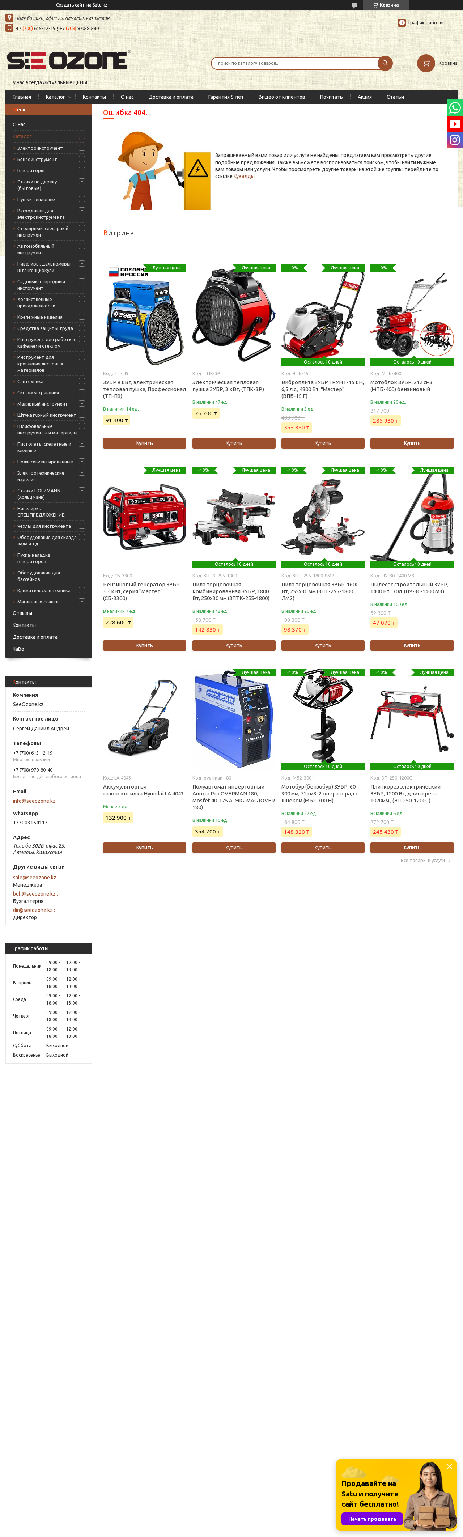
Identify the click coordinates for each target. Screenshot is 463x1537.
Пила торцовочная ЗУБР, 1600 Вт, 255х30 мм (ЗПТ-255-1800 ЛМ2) (319, 591)
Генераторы (30, 170)
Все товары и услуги (423, 860)
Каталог (55, 96)
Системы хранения (38, 392)
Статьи (395, 96)
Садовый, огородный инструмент (41, 284)
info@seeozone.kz (34, 801)
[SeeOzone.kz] (68, 59)
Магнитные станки (38, 601)
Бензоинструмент (37, 159)
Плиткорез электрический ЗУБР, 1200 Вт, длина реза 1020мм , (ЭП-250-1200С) (405, 793)
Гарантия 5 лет (226, 96)
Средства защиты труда (45, 328)
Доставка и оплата (171, 96)
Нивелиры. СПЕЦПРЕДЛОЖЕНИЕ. (41, 511)
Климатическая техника (44, 590)
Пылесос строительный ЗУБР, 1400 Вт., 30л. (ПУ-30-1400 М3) (409, 587)
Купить (144, 443)
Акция (365, 96)
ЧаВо (18, 649)
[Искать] (385, 63)
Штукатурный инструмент (46, 414)
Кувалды (244, 176)
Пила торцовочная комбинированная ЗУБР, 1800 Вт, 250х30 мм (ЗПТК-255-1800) (230, 591)
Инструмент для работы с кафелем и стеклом (46, 342)
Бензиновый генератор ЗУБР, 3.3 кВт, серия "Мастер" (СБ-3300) (142, 591)
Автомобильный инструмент (35, 249)
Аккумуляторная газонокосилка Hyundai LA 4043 (143, 790)
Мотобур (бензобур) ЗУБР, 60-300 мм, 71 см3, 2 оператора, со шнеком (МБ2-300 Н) (320, 793)
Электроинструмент (40, 147)
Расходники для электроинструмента (41, 214)
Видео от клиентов (282, 96)
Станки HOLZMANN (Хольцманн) (38, 494)
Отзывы (22, 613)
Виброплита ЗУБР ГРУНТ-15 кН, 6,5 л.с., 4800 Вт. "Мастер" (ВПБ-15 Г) (322, 389)
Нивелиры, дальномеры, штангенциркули (44, 267)
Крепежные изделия (40, 316)
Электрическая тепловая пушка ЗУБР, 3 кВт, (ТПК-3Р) (228, 385)
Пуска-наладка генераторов (33, 558)
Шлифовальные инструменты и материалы (47, 429)
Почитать (331, 96)
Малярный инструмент (42, 403)
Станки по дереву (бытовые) (37, 185)
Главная (22, 96)
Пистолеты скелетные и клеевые (44, 447)
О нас (127, 96)
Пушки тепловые (36, 199)
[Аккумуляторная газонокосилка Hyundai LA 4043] (144, 719)
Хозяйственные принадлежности (36, 302)
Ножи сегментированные (45, 461)
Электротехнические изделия (40, 476)
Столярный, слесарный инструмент (42, 231)
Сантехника (30, 381)
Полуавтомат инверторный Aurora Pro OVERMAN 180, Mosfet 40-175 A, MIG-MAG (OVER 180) (233, 797)
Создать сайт (70, 5)
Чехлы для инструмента (44, 525)
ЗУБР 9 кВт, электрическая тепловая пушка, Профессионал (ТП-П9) (144, 389)
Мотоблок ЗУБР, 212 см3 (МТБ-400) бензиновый (401, 385)
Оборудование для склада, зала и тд (47, 540)
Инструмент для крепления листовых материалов (40, 363)
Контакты (94, 96)
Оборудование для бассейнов (38, 576)
